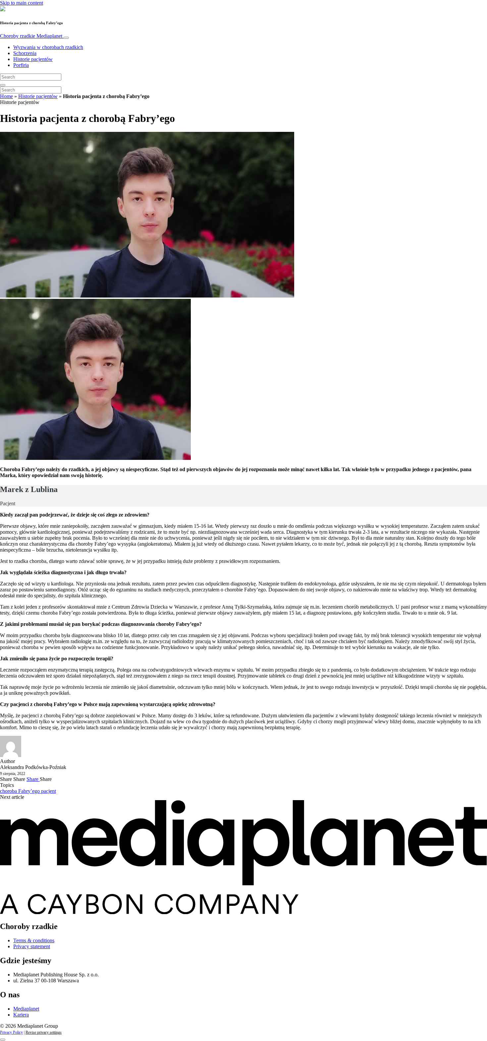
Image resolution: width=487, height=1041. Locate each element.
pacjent (48, 791)
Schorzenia (24, 53)
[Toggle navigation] (66, 38)
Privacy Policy (11, 1032)
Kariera (21, 1014)
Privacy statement (31, 946)
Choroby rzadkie (31, 36)
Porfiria (21, 65)
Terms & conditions (33, 940)
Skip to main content (21, 3)
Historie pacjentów (33, 59)
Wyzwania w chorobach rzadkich (48, 47)
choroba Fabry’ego (20, 791)
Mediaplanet (26, 1009)
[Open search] (2, 85)
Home (6, 96)
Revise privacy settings (44, 1032)
